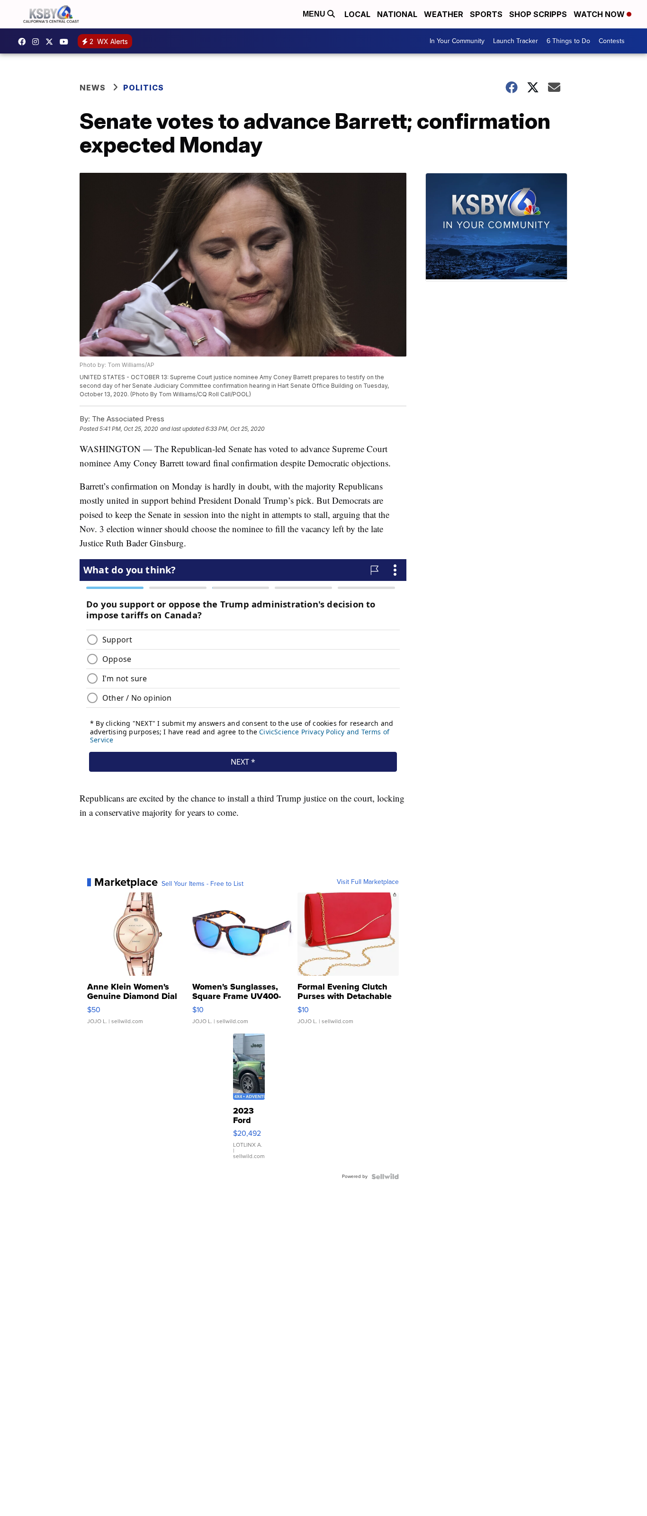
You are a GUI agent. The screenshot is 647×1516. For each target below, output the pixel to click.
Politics (143, 87)
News (93, 87)
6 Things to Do (568, 41)
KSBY (51, 41)
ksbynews (24, 41)
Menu (315, 14)
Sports (486, 14)
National (397, 14)
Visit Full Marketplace (368, 882)
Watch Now (600, 14)
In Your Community (457, 41)
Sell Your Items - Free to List (202, 884)
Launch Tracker (515, 41)
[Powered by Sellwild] (385, 1176)
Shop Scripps (538, 14)
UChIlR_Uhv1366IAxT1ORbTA (66, 41)
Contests (612, 41)
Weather (443, 14)
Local (357, 14)
